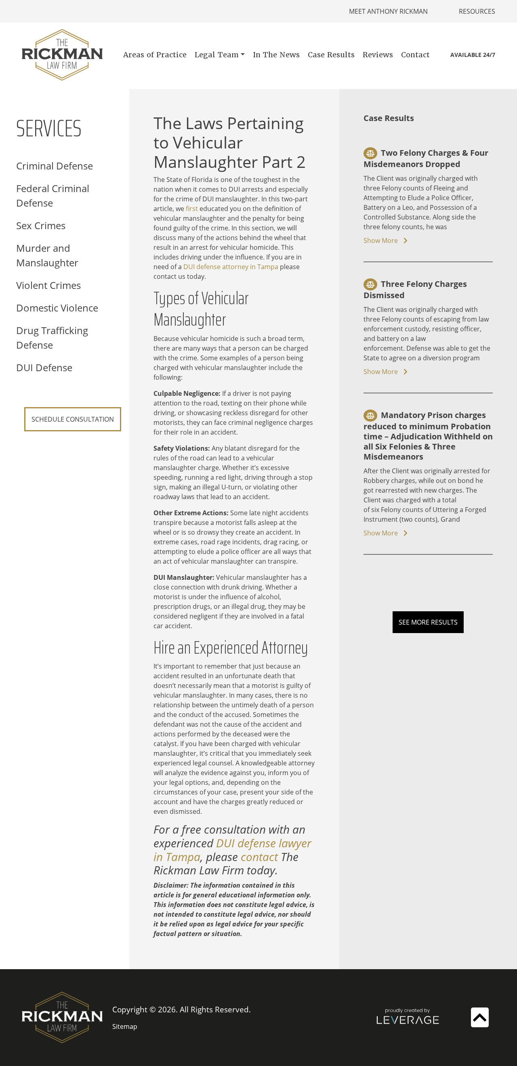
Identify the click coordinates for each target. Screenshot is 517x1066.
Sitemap (124, 1026)
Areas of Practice (155, 54)
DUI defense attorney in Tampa (230, 266)
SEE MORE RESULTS (428, 622)
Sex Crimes (40, 225)
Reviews (378, 54)
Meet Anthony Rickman (388, 11)
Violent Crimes (48, 285)
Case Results (331, 54)
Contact (415, 54)
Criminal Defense (54, 165)
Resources (477, 11)
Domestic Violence (57, 307)
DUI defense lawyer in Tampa (232, 849)
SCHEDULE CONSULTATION (73, 419)
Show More (381, 240)
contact (259, 856)
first (192, 208)
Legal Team (217, 54)
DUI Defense (44, 367)
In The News (276, 54)
